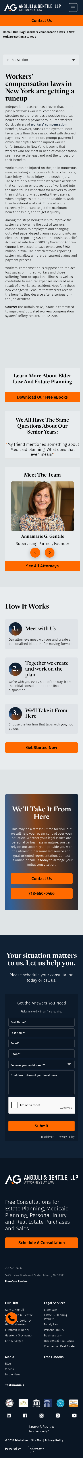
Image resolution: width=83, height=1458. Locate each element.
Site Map (36, 1440)
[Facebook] (25, 1416)
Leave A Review (41, 1429)
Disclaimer (47, 1136)
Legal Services (54, 1303)
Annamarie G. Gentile (19, 1315)
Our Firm (11, 1303)
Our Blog (19, 32)
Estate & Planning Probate (55, 1317)
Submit (41, 1125)
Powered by (13, 1448)
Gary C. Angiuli (14, 1310)
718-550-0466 (41, 893)
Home (7, 32)
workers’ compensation (49, 124)
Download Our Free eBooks (42, 397)
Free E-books (54, 1357)
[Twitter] (41, 1416)
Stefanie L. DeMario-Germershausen (18, 1322)
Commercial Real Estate (59, 1346)
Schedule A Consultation (41, 1242)
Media (9, 1357)
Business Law (53, 1335)
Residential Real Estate (59, 1341)
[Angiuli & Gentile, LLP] (37, 7)
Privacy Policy (66, 1136)
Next (49, 552)
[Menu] (73, 7)
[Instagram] (57, 1416)
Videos (9, 1369)
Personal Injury (54, 1330)
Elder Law (50, 1310)
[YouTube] (74, 1416)
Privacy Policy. (54, 1440)
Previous (35, 552)
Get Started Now (41, 747)
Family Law (51, 1324)
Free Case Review (16, 1281)
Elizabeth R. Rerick (17, 1330)
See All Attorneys (42, 565)
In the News (13, 1374)
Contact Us (41, 20)
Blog (8, 1363)
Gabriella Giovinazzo (18, 1335)
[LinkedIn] (8, 1416)
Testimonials (14, 1385)
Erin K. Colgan (14, 1341)
